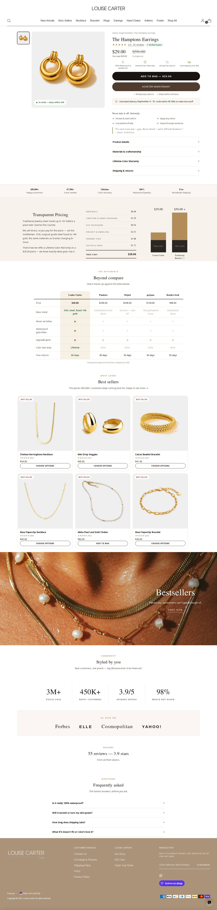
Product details (121, 141)
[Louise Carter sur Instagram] (161, 876)
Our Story (120, 854)
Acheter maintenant (156, 86)
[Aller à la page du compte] (201, 20)
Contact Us (80, 854)
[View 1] (23, 38)
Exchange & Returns (85, 859)
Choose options (45, 466)
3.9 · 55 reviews (136, 44)
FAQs (77, 871)
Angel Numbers (126, 33)
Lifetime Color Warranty (126, 161)
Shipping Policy (82, 865)
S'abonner (203, 865)
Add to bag (102, 543)
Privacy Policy (81, 876)
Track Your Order (124, 865)
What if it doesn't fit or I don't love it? (72, 831)
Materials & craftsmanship (127, 151)
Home (115, 33)
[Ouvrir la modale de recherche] (9, 20)
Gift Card (120, 859)
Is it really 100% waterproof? (67, 803)
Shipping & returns (123, 170)
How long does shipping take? (68, 822)
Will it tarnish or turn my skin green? (72, 812)
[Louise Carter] (108, 8)
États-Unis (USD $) (31, 893)
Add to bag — (156, 76)
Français (11, 893)
